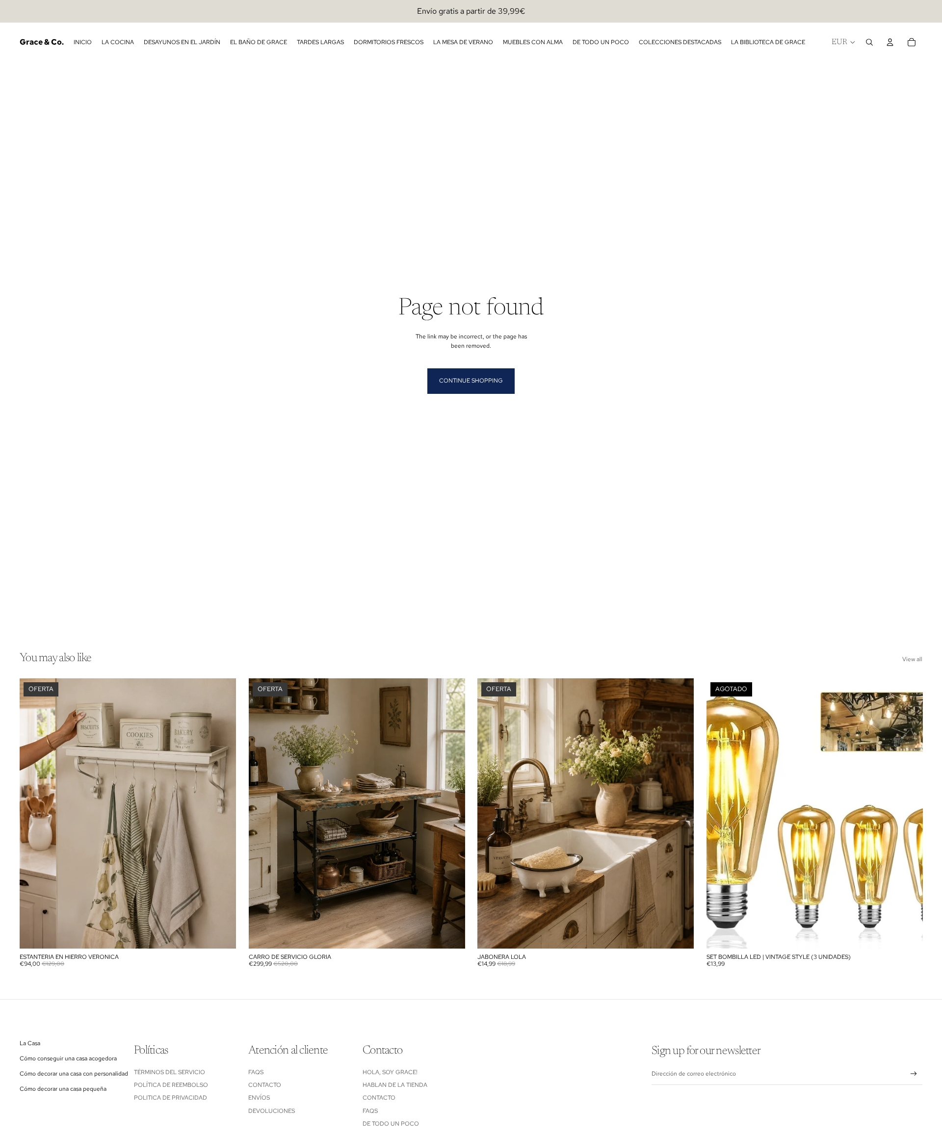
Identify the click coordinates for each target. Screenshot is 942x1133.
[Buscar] (869, 42)
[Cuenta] (890, 42)
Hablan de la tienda (395, 1085)
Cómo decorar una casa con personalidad (74, 1074)
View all (912, 659)
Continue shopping (471, 381)
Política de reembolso (171, 1085)
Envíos (259, 1098)
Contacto (264, 1085)
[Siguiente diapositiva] (221, 813)
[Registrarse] (913, 1073)
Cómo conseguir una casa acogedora (68, 1058)
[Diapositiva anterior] (34, 813)
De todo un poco (391, 1124)
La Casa (30, 1043)
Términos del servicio (169, 1072)
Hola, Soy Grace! (391, 1072)
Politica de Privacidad (170, 1098)
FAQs (255, 1072)
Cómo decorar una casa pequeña (63, 1089)
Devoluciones (271, 1111)
